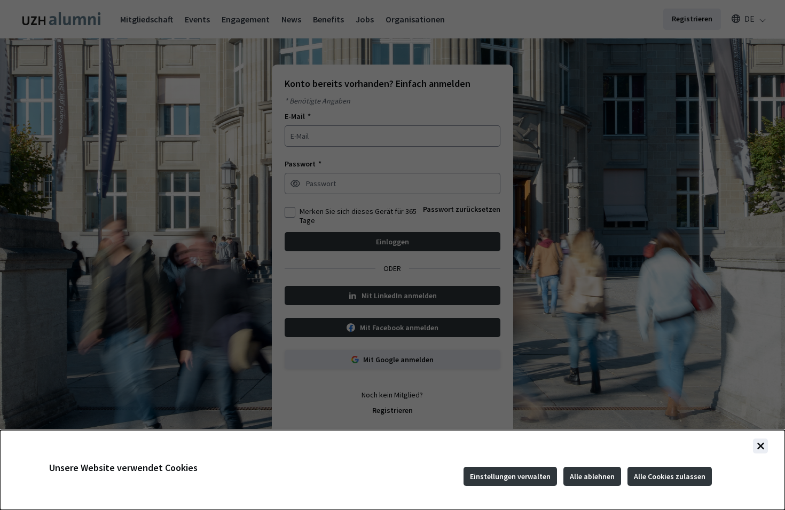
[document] (392, 470)
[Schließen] (760, 446)
